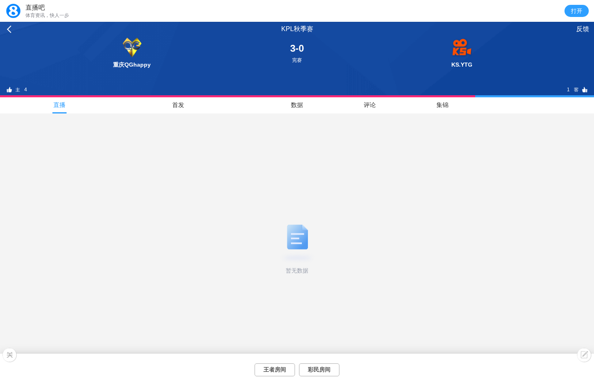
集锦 (442, 104)
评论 (370, 104)
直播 (59, 104)
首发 (178, 104)
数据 (297, 104)
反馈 (582, 28)
